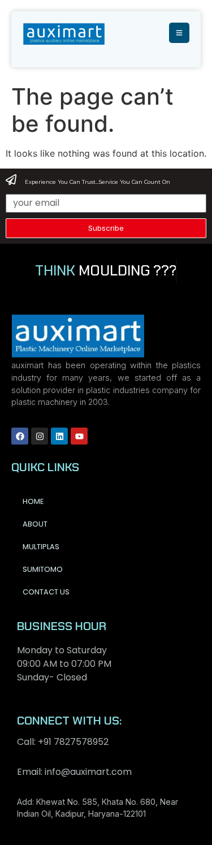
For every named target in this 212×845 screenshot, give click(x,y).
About (35, 524)
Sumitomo (43, 569)
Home (33, 501)
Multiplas (41, 546)
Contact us (46, 592)
